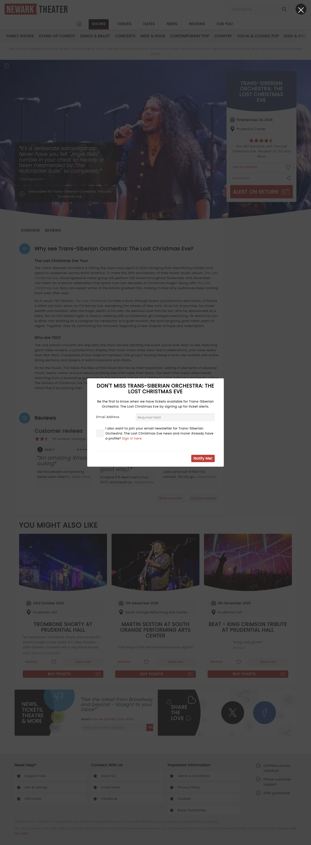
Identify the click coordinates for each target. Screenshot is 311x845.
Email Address (107, 417)
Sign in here (132, 438)
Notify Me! (203, 458)
